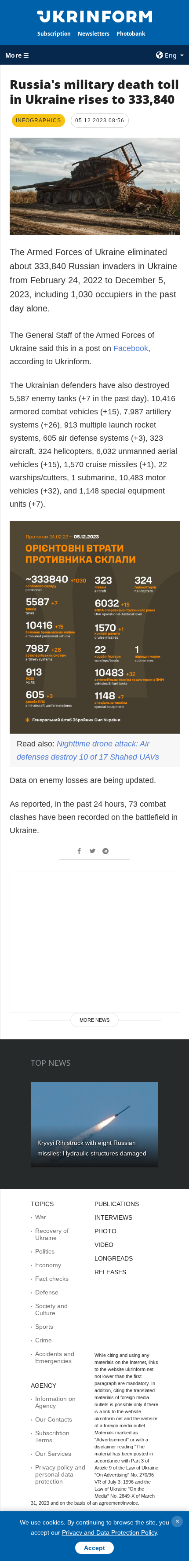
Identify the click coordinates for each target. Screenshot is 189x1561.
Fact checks (52, 1278)
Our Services (53, 1453)
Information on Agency (55, 1402)
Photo (105, 1231)
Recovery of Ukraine (52, 1234)
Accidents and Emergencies (54, 1357)
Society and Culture (51, 1309)
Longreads (113, 1258)
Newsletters (93, 33)
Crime (43, 1340)
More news (94, 1020)
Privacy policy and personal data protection (60, 1474)
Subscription (54, 33)
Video (103, 1244)
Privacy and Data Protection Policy (109, 1532)
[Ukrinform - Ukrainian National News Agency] (95, 16)
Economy (48, 1265)
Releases (110, 1272)
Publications (116, 1203)
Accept (94, 1547)
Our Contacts (53, 1419)
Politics (45, 1251)
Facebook (130, 348)
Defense (46, 1292)
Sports (44, 1326)
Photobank (130, 33)
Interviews (113, 1217)
